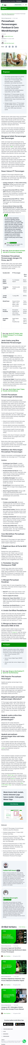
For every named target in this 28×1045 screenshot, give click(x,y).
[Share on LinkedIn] (12, 46)
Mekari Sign (11, 775)
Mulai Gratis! (18, 4)
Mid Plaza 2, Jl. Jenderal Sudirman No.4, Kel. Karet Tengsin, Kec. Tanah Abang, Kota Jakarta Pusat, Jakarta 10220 (13, 1042)
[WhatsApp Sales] (24, 1041)
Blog (5, 13)
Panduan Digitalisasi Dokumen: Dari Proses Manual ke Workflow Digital (13, 979)
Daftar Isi (4, 8)
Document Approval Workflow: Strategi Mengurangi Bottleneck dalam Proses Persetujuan (13, 950)
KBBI (11, 146)
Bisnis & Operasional (11, 13)
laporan (13, 778)
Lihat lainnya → (23, 927)
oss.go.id (14, 632)
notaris (3, 748)
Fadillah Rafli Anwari (8, 36)
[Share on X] (9, 46)
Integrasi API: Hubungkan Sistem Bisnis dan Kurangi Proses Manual (12, 1008)
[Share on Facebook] (16, 46)
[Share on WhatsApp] (6, 46)
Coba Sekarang (14, 804)
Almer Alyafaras (7, 956)
